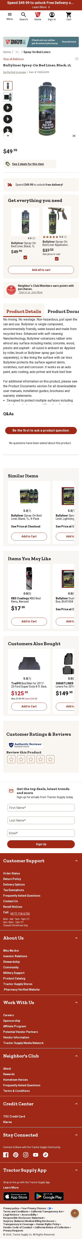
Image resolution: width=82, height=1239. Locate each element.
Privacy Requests (13, 1230)
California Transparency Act (46, 1211)
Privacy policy (11, 1208)
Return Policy (12, 879)
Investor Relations (15, 956)
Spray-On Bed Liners (37, 52)
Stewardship (11, 961)
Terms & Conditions (16, 1090)
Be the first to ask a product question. (41, 430)
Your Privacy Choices (33, 1208)
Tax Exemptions (13, 890)
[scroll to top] (75, 1213)
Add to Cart (29, 536)
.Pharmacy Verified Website (21, 989)
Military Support (13, 972)
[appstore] (16, 1196)
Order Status (11, 873)
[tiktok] (45, 1154)
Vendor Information (16, 1037)
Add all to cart (41, 269)
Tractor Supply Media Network (23, 1043)
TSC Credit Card (14, 1116)
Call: (6, 912)
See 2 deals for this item (28, 164)
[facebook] (5, 1154)
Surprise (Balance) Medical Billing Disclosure (29, 1221)
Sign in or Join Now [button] (31, 292)
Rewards (9, 1074)
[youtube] (35, 1154)
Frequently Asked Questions (21, 895)
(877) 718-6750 (20, 913)
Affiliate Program (14, 1026)
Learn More (39, 7)
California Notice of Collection (51, 1227)
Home (7, 52)
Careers (8, 1015)
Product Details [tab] (23, 311)
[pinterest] (15, 1154)
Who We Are (11, 950)
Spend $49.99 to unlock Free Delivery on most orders (41, 3)
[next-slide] (8, 136)
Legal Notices (11, 1215)
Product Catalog (14, 978)
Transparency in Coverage (18, 1224)
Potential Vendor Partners (20, 1031)
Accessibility (28, 1215)
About (7, 1068)
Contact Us (10, 901)
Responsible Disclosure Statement (23, 1218)
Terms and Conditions (15, 1211)
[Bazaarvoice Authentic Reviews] (25, 745)
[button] (49, 7)
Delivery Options (14, 884)
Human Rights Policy (47, 1224)
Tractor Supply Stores (17, 984)
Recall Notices (12, 906)
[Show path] (17, 52)
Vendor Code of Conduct (17, 1227)
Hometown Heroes (15, 1079)
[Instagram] (25, 1154)
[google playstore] (49, 1196)
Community (11, 967)
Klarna (7, 1122)
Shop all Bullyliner (13, 59)
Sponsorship (11, 1020)
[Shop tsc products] (41, 42)
